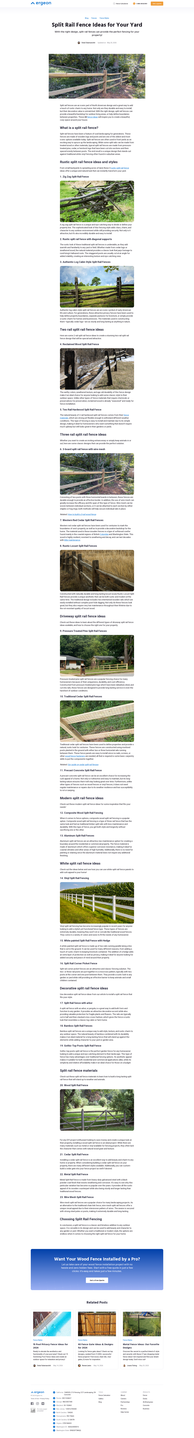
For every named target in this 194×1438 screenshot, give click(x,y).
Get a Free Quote (97, 1280)
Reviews (124, 1409)
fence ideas (92, 117)
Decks (145, 1399)
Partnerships (125, 1402)
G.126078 (71, 1420)
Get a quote (157, 3)
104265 (70, 1412)
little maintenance (72, 540)
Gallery (101, 1399)
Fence (145, 1395)
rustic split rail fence (120, 168)
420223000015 (73, 1427)
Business (146, 1409)
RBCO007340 (67, 1402)
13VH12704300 (71, 1409)
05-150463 (68, 1405)
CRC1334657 (66, 1398)
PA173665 (70, 1416)
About (123, 1395)
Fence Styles (104, 18)
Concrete (146, 1405)
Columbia (104, 534)
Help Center (125, 1412)
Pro (122, 1405)
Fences (94, 18)
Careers (123, 1399)
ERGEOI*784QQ (75, 1430)
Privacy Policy (44, 1398)
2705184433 (67, 1423)
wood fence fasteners (75, 756)
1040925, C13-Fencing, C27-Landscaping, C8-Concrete (80, 1393)
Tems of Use (35, 1398)
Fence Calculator (104, 1395)
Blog (86, 18)
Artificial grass (148, 1402)
